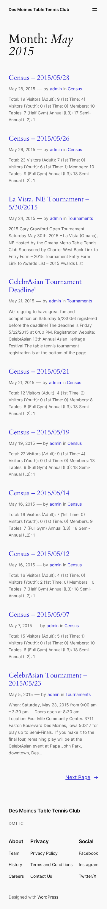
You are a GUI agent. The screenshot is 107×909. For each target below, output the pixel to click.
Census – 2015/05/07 (39, 615)
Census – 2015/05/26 (39, 139)
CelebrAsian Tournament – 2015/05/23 (48, 680)
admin (56, 88)
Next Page (81, 777)
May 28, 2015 (22, 88)
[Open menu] (94, 9)
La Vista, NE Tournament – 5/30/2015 (49, 203)
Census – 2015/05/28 (39, 78)
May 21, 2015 (21, 300)
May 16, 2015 (22, 503)
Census (75, 88)
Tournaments (80, 218)
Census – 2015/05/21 (39, 372)
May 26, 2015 (22, 149)
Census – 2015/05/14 (39, 493)
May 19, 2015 (22, 443)
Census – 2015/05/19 (39, 432)
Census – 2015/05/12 (39, 554)
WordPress (47, 896)
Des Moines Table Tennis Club (39, 9)
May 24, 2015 (22, 218)
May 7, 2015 (20, 625)
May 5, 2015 (21, 694)
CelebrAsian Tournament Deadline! (45, 286)
